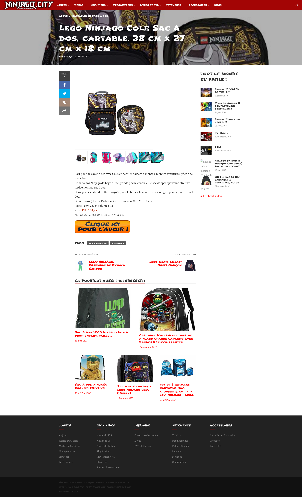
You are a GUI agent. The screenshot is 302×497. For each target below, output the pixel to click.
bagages (118, 243)
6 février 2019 (221, 95)
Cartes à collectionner (146, 435)
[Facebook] (64, 85)
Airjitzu (63, 435)
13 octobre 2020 (125, 398)
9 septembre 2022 (147, 347)
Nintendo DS (104, 440)
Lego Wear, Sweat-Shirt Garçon (165, 263)
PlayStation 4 (104, 451)
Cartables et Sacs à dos (90, 16)
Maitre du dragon (68, 440)
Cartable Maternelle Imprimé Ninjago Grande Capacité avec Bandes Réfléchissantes (166, 338)
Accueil (64, 16)
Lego (121, 482)
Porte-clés (215, 446)
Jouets (62, 5)
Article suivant (183, 255)
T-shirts (176, 435)
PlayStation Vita (106, 456)
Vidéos (79, 5)
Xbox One (102, 462)
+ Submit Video (212, 196)
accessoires (97, 243)
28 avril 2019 (221, 125)
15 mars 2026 (81, 340)
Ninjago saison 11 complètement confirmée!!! (227, 106)
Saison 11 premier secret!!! (227, 121)
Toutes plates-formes (108, 467)
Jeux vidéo (98, 5)
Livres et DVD (149, 5)
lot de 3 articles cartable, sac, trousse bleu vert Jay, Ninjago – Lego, (177, 390)
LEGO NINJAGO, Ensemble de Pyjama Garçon (107, 265)
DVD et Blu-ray (142, 446)
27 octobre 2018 (167, 399)
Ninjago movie (67, 451)
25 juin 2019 (220, 112)
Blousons (177, 456)
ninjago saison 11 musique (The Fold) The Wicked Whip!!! (228, 163)
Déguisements (180, 440)
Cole (218, 146)
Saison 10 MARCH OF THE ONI (227, 91)
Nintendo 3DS (104, 435)
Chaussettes (179, 462)
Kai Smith (221, 133)
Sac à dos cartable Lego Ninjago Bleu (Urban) (134, 390)
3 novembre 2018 (223, 136)
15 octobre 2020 (82, 392)
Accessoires (198, 5)
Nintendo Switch (106, 446)
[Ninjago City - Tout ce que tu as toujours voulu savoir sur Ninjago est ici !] (28, 5)
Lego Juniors (66, 462)
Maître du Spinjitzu (69, 446)
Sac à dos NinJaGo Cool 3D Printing (91, 386)
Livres (137, 440)
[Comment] (64, 102)
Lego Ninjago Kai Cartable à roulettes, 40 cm (227, 179)
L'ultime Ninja (65, 56)
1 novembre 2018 (223, 150)
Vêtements (173, 5)
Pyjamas (176, 451)
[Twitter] (64, 93)
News (217, 5)
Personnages (123, 5)
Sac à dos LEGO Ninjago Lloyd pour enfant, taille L (101, 334)
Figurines (64, 456)
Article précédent (88, 255)
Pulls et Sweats (180, 446)
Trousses (215, 440)
